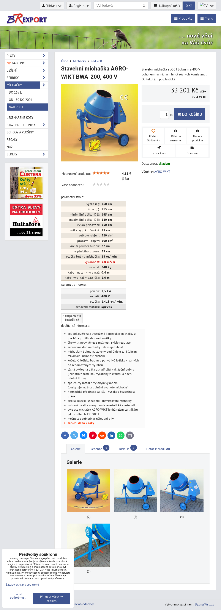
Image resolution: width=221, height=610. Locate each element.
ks (171, 115)
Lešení (12, 70)
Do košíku (191, 114)
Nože (10, 147)
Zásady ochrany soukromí (22, 584)
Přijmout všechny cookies (51, 598)
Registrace (81, 5)
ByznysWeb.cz (204, 604)
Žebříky (13, 77)
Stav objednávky (83, 604)
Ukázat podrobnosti (18, 595)
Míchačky (14, 85)
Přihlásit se (53, 5)
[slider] (101, 173)
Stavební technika (21, 125)
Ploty (11, 55)
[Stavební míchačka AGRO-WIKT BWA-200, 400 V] (99, 123)
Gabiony (18, 63)
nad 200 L (16, 107)
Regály (12, 139)
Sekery (12, 154)
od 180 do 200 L (21, 99)
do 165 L (15, 92)
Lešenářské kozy (20, 117)
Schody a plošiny (20, 132)
